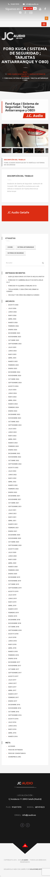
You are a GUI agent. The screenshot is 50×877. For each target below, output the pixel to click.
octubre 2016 (13, 711)
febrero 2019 (13, 612)
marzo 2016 (12, 736)
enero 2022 (12, 492)
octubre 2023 (13, 421)
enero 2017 (12, 701)
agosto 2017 (13, 676)
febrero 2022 (13, 488)
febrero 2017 (13, 697)
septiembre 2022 (14, 464)
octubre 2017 (13, 669)
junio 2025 (12, 351)
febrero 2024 (13, 407)
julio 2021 (12, 510)
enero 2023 (12, 450)
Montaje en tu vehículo (27, 74)
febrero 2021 (13, 527)
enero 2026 (12, 329)
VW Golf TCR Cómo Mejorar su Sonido (23, 295)
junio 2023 (12, 432)
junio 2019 (12, 598)
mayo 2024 (12, 397)
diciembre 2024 (14, 372)
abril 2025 (12, 358)
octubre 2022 (13, 460)
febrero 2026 (13, 326)
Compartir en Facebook (9, 198)
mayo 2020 (12, 559)
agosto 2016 (13, 718)
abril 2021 (12, 520)
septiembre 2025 (14, 343)
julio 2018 (12, 637)
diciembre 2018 (14, 619)
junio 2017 (12, 683)
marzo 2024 (12, 404)
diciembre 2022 (14, 453)
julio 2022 (12, 471)
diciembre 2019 (14, 577)
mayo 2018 (12, 644)
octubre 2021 (13, 503)
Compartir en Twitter (15, 198)
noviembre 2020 (14, 538)
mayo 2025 (12, 354)
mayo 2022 (12, 478)
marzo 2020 (12, 566)
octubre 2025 (13, 340)
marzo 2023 (12, 443)
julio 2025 (12, 347)
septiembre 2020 (14, 545)
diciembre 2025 (14, 333)
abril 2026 (12, 319)
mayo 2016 (12, 729)
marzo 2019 (12, 609)
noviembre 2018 (14, 623)
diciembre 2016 (14, 704)
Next (44, 135)
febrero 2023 (13, 446)
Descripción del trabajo (14, 159)
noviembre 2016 (14, 708)
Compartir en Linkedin (21, 198)
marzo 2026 (12, 322)
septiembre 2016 (14, 715)
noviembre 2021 (14, 499)
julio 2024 (12, 389)
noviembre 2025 (14, 336)
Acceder (11, 746)
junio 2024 (12, 393)
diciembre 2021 (14, 496)
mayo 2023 (12, 435)
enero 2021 (12, 531)
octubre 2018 (13, 626)
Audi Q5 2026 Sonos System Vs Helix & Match (26, 276)
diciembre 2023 (14, 414)
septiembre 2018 (14, 630)
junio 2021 (12, 513)
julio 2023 (12, 428)
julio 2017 (12, 680)
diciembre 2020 (14, 535)
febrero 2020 (13, 570)
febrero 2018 (13, 655)
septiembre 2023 (14, 425)
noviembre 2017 (14, 665)
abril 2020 (12, 563)
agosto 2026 (13, 305)
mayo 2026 (12, 315)
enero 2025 (12, 368)
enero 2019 (12, 616)
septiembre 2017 (14, 672)
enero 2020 (12, 573)
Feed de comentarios (17, 753)
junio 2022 (12, 474)
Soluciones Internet (38, 869)
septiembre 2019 (14, 588)
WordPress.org (14, 757)
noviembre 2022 (14, 457)
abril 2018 (12, 648)
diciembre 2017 (14, 662)
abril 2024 (12, 400)
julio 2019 (12, 595)
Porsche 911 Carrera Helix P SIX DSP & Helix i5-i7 (24, 281)
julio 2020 (12, 552)
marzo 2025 (12, 361)
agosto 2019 (13, 591)
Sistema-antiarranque (25, 247)
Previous (5, 135)
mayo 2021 (12, 517)
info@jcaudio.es (32, 4)
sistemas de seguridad (16, 253)
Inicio (25, 72)
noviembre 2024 (14, 375)
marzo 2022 (12, 485)
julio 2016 (12, 722)
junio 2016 (12, 726)
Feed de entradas (15, 749)
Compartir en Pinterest (26, 198)
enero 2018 (12, 658)
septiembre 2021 (14, 506)
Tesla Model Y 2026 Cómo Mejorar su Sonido (22, 290)
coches (10, 247)
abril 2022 (12, 481)
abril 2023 (12, 439)
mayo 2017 (12, 687)
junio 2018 (12, 641)
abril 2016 (12, 733)
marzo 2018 (12, 651)
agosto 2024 (13, 386)
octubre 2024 (13, 379)
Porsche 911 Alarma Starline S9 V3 (22, 285)
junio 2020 (12, 556)
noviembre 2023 (14, 418)
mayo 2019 (12, 602)
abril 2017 (12, 690)
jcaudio (15, 74)
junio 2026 (12, 312)
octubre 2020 (13, 542)
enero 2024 (12, 411)
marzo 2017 (12, 694)
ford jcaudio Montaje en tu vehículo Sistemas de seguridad (24, 164)
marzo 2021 (12, 524)
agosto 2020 (13, 549)
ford (9, 74)
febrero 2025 (13, 365)
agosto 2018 (13, 634)
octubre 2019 (13, 584)
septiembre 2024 (14, 382)
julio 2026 (12, 308)
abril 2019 (12, 605)
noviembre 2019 (14, 581)
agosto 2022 (13, 467)
